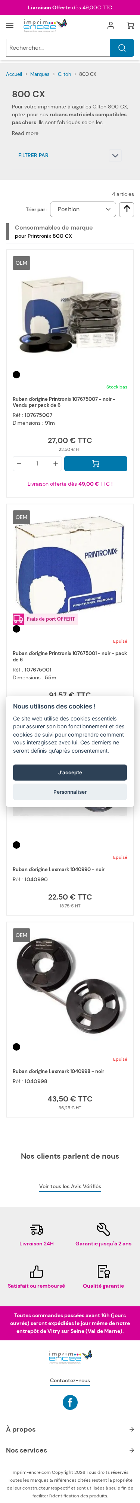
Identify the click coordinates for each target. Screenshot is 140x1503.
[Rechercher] (122, 48)
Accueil (14, 74)
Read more (25, 133)
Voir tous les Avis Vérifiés (70, 1186)
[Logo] (44, 25)
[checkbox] (126, 208)
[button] (70, 155)
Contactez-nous (70, 1380)
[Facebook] (70, 1402)
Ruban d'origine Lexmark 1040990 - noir (59, 870)
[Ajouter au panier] (95, 463)
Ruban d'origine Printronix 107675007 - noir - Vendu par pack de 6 (64, 402)
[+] (56, 464)
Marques (40, 74)
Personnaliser (70, 791)
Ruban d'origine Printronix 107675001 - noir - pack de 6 (70, 657)
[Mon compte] (111, 25)
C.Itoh (64, 74)
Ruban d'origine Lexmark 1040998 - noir (58, 1072)
